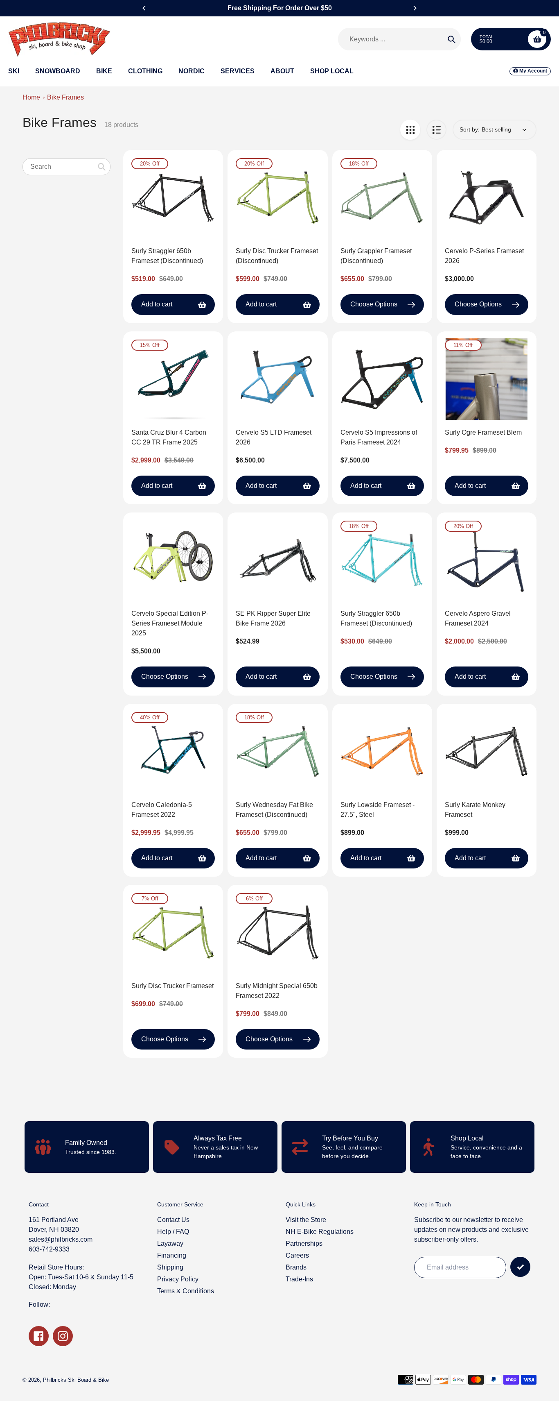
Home (31, 97)
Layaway (170, 1243)
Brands (296, 1267)
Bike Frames (65, 97)
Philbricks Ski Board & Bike (76, 1380)
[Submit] (520, 1267)
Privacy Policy (177, 1279)
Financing (171, 1255)
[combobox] (66, 166)
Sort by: (470, 129)
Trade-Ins (299, 1279)
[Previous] (144, 8)
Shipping (170, 1267)
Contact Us (173, 1219)
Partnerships (304, 1243)
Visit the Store (306, 1219)
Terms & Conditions (185, 1291)
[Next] (414, 8)
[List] (436, 130)
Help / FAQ (173, 1231)
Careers (297, 1255)
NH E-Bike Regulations (320, 1231)
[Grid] (410, 130)
